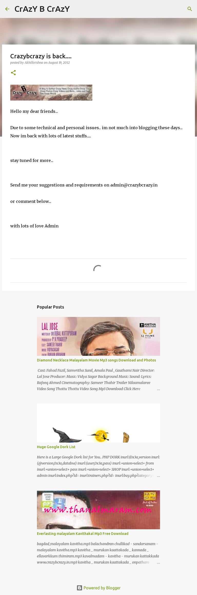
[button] (13, 73)
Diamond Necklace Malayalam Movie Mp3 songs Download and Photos (96, 360)
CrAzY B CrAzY (42, 8)
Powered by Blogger (102, 588)
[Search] (77, 9)
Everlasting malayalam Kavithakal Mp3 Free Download (83, 534)
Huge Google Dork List (56, 447)
